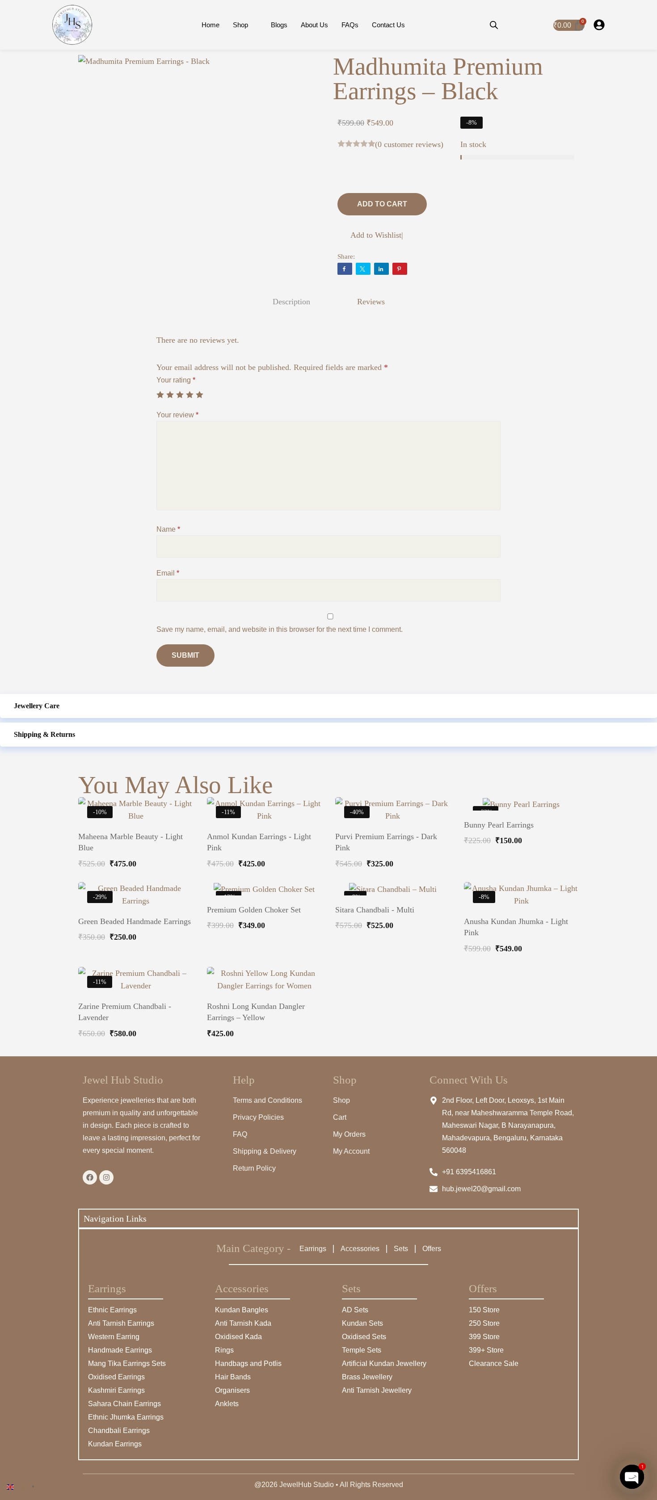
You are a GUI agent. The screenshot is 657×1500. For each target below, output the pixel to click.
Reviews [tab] (371, 301)
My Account (351, 1151)
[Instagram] (106, 1177)
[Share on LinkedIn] (381, 269)
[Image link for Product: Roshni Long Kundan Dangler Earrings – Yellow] (264, 979)
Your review (177, 415)
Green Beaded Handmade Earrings (134, 921)
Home (210, 25)
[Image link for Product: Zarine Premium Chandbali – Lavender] (136, 979)
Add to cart (382, 204)
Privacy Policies (258, 1117)
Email (167, 573)
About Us (314, 25)
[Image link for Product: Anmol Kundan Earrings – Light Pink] (264, 809)
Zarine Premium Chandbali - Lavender (124, 1012)
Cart (339, 1117)
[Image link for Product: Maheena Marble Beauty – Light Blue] (136, 809)
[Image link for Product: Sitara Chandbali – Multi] (393, 888)
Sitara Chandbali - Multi (374, 909)
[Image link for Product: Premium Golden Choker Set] (264, 888)
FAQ (240, 1134)
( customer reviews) (409, 144)
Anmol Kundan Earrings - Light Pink (259, 842)
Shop (240, 25)
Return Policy (254, 1168)
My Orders (349, 1134)
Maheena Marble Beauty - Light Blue (130, 842)
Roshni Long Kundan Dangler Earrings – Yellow (256, 1012)
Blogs (279, 25)
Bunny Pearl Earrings (499, 824)
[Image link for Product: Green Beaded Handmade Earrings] (136, 894)
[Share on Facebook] (344, 269)
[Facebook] (90, 1177)
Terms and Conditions (267, 1100)
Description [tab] (291, 301)
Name (168, 529)
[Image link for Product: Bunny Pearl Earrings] (521, 804)
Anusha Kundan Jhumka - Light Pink (516, 927)
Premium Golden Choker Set (254, 909)
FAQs (349, 25)
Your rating (175, 380)
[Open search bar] (493, 25)
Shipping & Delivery (264, 1151)
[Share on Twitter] (363, 269)
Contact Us (388, 25)
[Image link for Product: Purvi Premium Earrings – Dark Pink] (393, 809)
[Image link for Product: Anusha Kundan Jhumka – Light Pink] (521, 894)
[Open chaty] (632, 1477)
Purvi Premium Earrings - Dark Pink (386, 842)
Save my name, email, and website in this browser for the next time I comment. (279, 629)
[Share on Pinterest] (399, 269)
